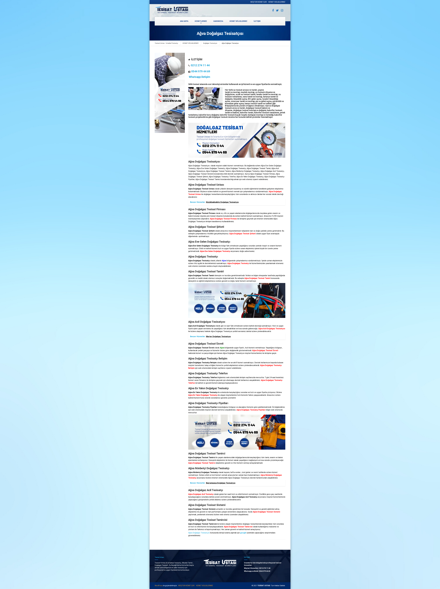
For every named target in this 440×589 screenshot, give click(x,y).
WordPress (159, 585)
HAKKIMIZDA (218, 21)
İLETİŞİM (257, 21)
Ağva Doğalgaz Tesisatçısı (199, 533)
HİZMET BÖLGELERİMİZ (276, 2)
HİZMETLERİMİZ (201, 21)
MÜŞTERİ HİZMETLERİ (258, 2)
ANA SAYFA (184, 21)
